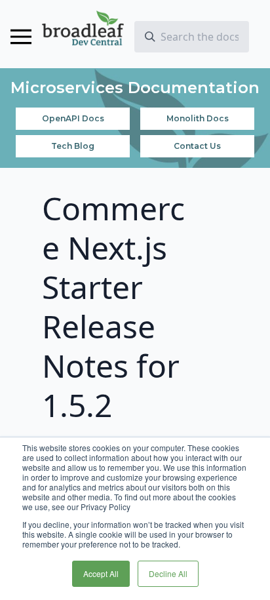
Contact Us (197, 146)
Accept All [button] (101, 573)
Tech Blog (72, 146)
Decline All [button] (168, 573)
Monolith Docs (197, 118)
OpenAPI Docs (73, 118)
